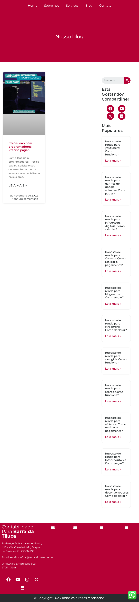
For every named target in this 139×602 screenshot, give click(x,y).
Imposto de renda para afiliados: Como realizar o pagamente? (115, 424)
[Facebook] (110, 108)
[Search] (127, 80)
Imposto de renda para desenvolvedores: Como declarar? (117, 491)
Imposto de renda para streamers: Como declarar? (116, 325)
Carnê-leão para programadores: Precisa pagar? (20, 146)
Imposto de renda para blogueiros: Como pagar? (114, 292)
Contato (105, 5)
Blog (88, 5)
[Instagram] (27, 579)
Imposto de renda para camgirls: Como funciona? (115, 357)
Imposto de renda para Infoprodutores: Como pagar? (116, 458)
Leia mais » (17, 185)
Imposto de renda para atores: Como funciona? (114, 390)
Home (32, 5)
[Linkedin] (121, 116)
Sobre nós (51, 5)
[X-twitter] (110, 116)
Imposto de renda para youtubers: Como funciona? (113, 148)
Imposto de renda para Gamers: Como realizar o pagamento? (115, 258)
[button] (53, 527)
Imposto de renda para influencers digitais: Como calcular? (115, 223)
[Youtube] (121, 108)
